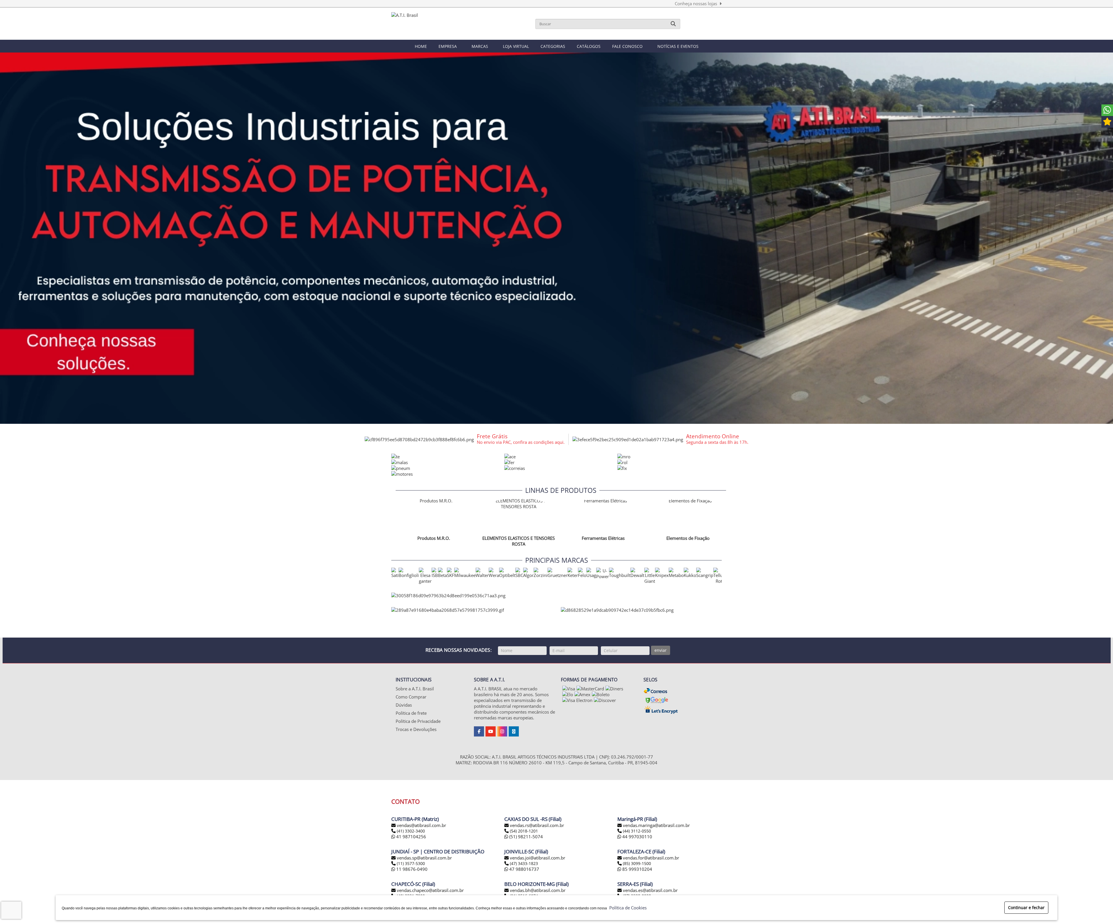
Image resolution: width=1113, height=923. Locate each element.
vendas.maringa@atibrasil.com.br (656, 825)
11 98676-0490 (411, 869)
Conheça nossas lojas (697, 3)
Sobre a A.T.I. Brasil (415, 689)
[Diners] (614, 689)
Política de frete (411, 713)
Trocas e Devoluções (416, 729)
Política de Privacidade (418, 721)
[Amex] (582, 694)
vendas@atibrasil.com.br (421, 825)
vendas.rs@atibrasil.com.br (537, 825)
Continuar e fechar (1026, 907)
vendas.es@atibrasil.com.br (650, 890)
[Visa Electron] (577, 700)
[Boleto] (601, 694)
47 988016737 (523, 869)
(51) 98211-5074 (525, 836)
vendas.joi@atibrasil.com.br (537, 858)
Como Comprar (411, 697)
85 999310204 (636, 869)
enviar (660, 650)
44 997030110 (636, 836)
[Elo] (567, 694)
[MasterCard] (590, 689)
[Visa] (568, 689)
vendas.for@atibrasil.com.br (651, 858)
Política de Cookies (627, 908)
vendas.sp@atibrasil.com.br (424, 858)
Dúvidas (404, 705)
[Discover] (605, 700)
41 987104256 (410, 836)
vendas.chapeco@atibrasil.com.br (430, 890)
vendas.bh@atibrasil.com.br (537, 890)
